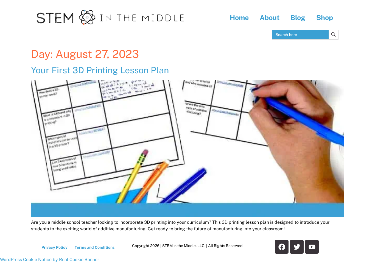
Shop (324, 17)
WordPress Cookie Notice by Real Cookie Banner (49, 259)
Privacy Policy (54, 247)
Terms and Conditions (94, 247)
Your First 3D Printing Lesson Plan (100, 70)
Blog (297, 17)
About (269, 17)
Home (239, 17)
